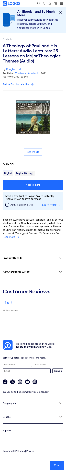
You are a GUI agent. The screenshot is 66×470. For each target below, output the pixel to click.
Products (7, 39)
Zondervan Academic (27, 73)
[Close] (60, 12)
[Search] (38, 3)
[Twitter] (12, 381)
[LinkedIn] (34, 381)
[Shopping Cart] (55, 3)
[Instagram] (20, 381)
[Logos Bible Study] (11, 3)
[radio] (8, 173)
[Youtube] (27, 381)
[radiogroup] (33, 173)
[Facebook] (5, 381)
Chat (57, 465)
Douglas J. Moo (14, 69)
